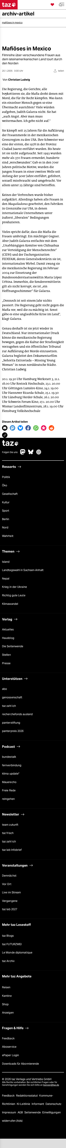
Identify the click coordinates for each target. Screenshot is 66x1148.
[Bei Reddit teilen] (51, 428)
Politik (6, 477)
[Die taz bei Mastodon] (23, 453)
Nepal (5, 578)
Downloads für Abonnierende (20, 1063)
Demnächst (9, 875)
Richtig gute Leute (13, 595)
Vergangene (9, 901)
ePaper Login (10, 1055)
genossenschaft (12, 697)
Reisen (6, 987)
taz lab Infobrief (12, 849)
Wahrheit (7, 536)
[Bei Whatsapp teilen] (36, 428)
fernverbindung (11, 765)
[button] (61, 5)
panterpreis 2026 (13, 731)
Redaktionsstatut (27, 1095)
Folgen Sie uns (10, 452)
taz (10, 443)
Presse (6, 663)
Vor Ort (6, 884)
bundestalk (9, 756)
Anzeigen (8, 1012)
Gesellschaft (10, 493)
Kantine (7, 995)
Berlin (5, 519)
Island (6, 561)
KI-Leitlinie (24, 1104)
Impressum (9, 1112)
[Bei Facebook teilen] (28, 428)
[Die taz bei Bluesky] (31, 453)
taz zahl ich (9, 706)
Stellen (6, 654)
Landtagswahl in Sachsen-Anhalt (22, 570)
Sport (5, 510)
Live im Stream (11, 892)
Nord (5, 527)
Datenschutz (53, 1104)
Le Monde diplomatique (17, 952)
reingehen (8, 799)
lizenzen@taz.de (51, 1084)
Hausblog (8, 638)
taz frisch (8, 833)
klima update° (10, 773)
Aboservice (9, 1046)
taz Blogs (8, 935)
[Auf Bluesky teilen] (20, 428)
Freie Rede (9, 790)
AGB (21, 1112)
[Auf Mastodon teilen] (12, 428)
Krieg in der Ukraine (14, 587)
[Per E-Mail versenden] (4, 428)
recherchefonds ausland (17, 714)
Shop (5, 1004)
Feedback (8, 1038)
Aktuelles (8, 629)
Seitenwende (32, 1112)
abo (4, 689)
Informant (38, 1104)
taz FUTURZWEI (12, 944)
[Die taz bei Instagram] (38, 453)
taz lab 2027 (9, 909)
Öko (4, 485)
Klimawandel (10, 603)
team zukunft (10, 824)
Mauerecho (9, 782)
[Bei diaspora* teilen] (43, 428)
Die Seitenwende (12, 646)
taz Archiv (8, 961)
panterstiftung (11, 722)
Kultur (6, 502)
